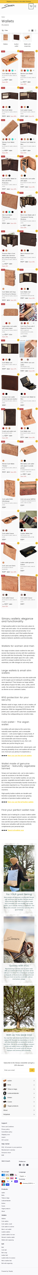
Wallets (4, 1218)
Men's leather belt (7, 1260)
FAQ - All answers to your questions (12, 1147)
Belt (3, 1247)
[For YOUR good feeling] (19, 868)
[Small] (32, 30)
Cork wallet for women (8, 1226)
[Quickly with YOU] (19, 939)
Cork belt (4, 1250)
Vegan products (6, 1208)
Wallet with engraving (8, 1240)
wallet (3, 1192)
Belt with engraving (7, 1263)
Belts (3, 1195)
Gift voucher (5, 1140)
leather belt (5, 1255)
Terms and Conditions (8, 1126)
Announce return (6, 1152)
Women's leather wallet (8, 1237)
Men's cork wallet (6, 1229)
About (3, 1211)
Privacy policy (6, 1129)
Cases (3, 1206)
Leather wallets (6, 1232)
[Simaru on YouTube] (27, 1165)
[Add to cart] (18, 51)
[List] (35, 30)
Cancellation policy (7, 1132)
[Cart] (31, 6)
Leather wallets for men (8, 1234)
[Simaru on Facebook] (20, 1165)
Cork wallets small (7, 1224)
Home (3, 17)
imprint (3, 1137)
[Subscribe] (32, 1070)
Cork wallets (5, 1221)
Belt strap (4, 1252)
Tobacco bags (5, 1198)
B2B (3, 1155)
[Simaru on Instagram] (24, 1165)
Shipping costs (6, 1134)
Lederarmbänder (6, 1200)
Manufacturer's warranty (8, 1150)
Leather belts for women (8, 1258)
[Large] (29, 30)
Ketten (3, 1203)
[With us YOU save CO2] (19, 1009)
